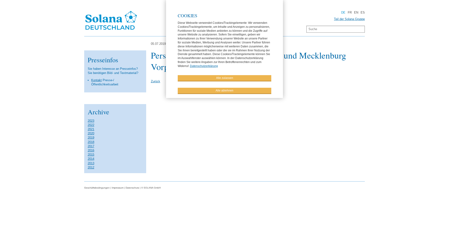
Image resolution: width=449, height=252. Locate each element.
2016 (91, 150)
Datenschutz (132, 187)
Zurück (155, 81)
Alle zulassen (224, 78)
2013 (91, 163)
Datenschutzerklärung (204, 66)
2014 (91, 159)
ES (363, 12)
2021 (91, 129)
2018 (91, 142)
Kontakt (96, 80)
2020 (91, 133)
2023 (91, 120)
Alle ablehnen (224, 90)
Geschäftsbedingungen (97, 187)
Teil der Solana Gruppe (349, 19)
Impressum (117, 187)
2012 (91, 167)
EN (356, 12)
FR (350, 12)
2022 (91, 125)
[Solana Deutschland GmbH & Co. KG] (111, 30)
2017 (91, 146)
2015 (91, 154)
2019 (91, 137)
